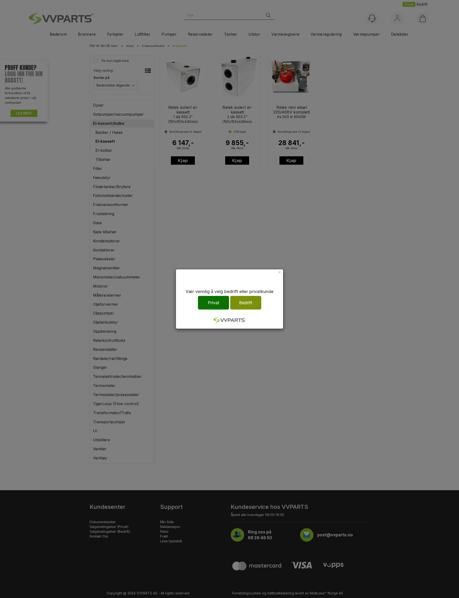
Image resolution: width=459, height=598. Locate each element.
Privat (213, 302)
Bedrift (245, 302)
